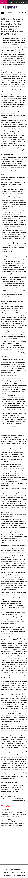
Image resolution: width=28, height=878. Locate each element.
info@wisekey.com (6, 798)
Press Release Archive (16, 869)
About (7, 869)
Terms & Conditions (20, 872)
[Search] (19, 12)
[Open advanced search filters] (22, 12)
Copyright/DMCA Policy (9, 875)
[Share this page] (26, 12)
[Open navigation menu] (2, 12)
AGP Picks (3, 2)
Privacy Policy (21, 875)
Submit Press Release (8, 872)
